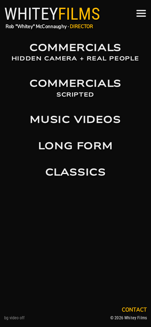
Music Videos (75, 120)
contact (134, 310)
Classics (75, 172)
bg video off (14, 317)
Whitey (52, 14)
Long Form (75, 146)
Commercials (75, 52)
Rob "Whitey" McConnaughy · (49, 26)
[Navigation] (141, 13)
